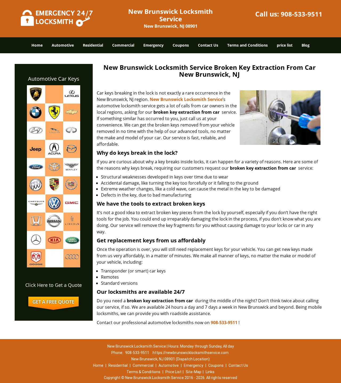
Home (37, 45)
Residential (93, 45)
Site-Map (193, 372)
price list (285, 45)
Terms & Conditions (143, 372)
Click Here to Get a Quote (53, 285)
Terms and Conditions (247, 45)
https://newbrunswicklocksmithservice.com (191, 353)
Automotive (63, 45)
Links (210, 372)
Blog (306, 45)
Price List (173, 372)
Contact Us (208, 45)
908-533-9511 (301, 14)
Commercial (123, 45)
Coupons (181, 45)
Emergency (153, 45)
